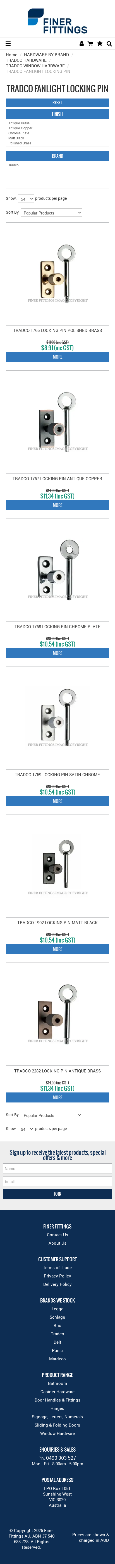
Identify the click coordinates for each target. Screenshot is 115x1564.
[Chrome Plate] (57, 132)
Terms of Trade (57, 1267)
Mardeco (57, 1358)
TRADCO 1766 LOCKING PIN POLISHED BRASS (57, 330)
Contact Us (57, 1234)
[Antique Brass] (57, 122)
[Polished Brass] (57, 142)
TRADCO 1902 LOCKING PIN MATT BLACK (57, 922)
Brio (57, 1325)
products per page (51, 198)
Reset (57, 102)
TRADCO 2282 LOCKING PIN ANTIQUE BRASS (57, 1071)
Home (11, 54)
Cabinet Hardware (57, 1391)
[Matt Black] (57, 137)
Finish (57, 114)
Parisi (57, 1350)
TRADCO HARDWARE (26, 60)
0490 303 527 (61, 1457)
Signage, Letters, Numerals (57, 1416)
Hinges (57, 1408)
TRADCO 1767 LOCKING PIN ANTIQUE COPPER (57, 478)
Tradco (57, 1333)
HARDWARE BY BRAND (46, 54)
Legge (57, 1308)
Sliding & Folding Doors (57, 1425)
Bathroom (57, 1383)
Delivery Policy (57, 1284)
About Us (57, 1243)
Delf (57, 1342)
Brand (57, 156)
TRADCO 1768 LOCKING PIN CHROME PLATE (57, 626)
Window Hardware (57, 1433)
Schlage (57, 1317)
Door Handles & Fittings (57, 1400)
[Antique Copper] (57, 127)
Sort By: (13, 212)
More (57, 357)
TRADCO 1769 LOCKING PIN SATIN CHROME (57, 774)
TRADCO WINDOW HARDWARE (35, 65)
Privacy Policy (57, 1276)
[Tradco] (57, 164)
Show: (11, 198)
